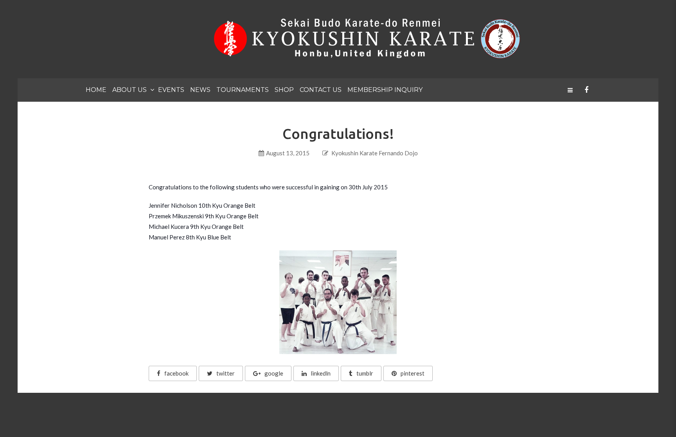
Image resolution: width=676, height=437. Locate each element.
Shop (284, 90)
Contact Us (321, 90)
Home (96, 90)
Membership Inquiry (384, 90)
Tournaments (242, 90)
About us (129, 90)
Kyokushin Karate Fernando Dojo (374, 152)
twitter (225, 373)
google (273, 373)
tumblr (364, 373)
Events (171, 90)
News (200, 90)
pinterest (412, 373)
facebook (176, 373)
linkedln (321, 373)
